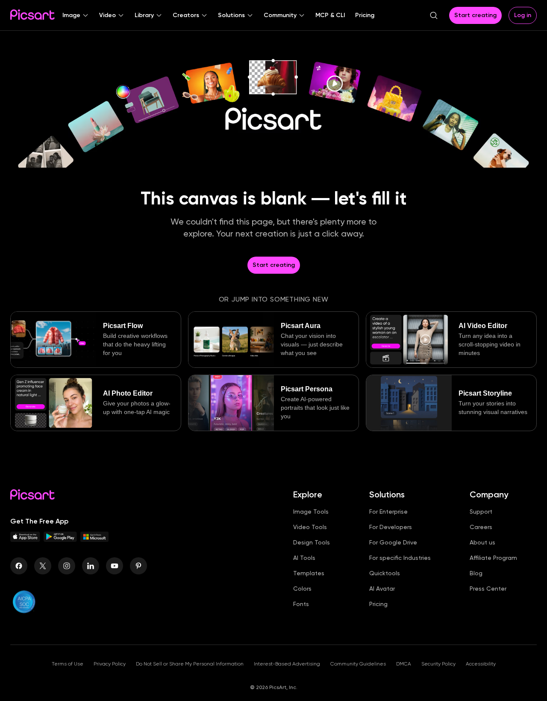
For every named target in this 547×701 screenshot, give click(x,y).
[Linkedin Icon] (90, 565)
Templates (308, 573)
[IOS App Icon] (25, 539)
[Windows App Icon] (94, 539)
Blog (476, 573)
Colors (302, 588)
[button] (75, 15)
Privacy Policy (110, 664)
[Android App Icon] (60, 539)
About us (482, 542)
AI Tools (304, 557)
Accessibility (481, 664)
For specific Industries (400, 557)
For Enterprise (388, 511)
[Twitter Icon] (42, 565)
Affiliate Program (493, 557)
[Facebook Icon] (18, 565)
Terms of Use (67, 664)
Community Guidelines (358, 664)
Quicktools (384, 573)
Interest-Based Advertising (287, 664)
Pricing (378, 603)
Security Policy (438, 664)
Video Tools (310, 527)
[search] (433, 15)
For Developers (390, 527)
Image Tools (311, 511)
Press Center (488, 588)
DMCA (403, 664)
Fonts (301, 603)
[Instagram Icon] (66, 565)
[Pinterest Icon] (138, 565)
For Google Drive (393, 542)
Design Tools (311, 542)
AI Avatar (382, 588)
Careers (481, 527)
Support (481, 511)
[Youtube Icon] (114, 565)
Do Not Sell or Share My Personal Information (190, 664)
